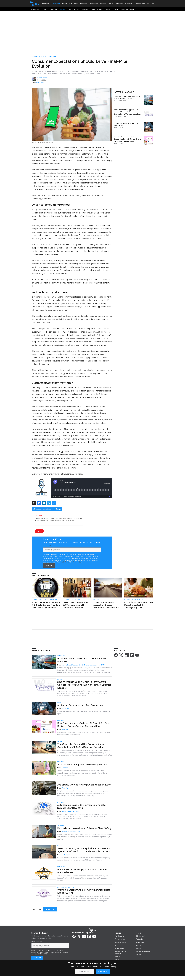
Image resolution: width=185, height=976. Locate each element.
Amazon (64, 768)
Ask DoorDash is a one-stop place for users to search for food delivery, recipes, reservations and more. (83, 733)
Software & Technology (133, 599)
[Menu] (153, 4)
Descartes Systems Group (71, 832)
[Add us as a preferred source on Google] (54, 503)
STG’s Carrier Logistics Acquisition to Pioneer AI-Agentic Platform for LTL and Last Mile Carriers (83, 850)
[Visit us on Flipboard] (132, 655)
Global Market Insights (70, 811)
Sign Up (49, 565)
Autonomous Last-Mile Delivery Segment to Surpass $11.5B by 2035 (81, 806)
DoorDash (65, 729)
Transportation (39, 56)
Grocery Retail (63, 782)
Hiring (59, 679)
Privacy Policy (77, 562)
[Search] (148, 4)
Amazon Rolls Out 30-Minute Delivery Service (82, 764)
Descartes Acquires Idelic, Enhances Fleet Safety (84, 828)
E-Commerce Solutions (71, 599)
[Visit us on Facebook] (116, 655)
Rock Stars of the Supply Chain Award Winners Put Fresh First (83, 871)
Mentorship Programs (65, 887)
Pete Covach (42, 78)
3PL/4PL (60, 741)
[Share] (39, 503)
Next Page (50, 909)
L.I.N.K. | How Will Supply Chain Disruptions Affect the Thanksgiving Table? (138, 605)
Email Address (49, 546)
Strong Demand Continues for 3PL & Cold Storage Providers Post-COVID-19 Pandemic (46, 605)
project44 (65, 708)
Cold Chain (61, 656)
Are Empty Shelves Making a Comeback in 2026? (84, 784)
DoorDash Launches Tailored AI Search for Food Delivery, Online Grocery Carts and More (127, 139)
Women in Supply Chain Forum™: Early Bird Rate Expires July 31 (84, 891)
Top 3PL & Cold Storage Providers (44, 599)
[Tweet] (49, 503)
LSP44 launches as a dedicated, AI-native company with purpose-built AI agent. (83, 712)
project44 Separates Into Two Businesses (126, 124)
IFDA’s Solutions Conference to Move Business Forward (127, 97)
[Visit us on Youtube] (137, 655)
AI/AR (59, 702)
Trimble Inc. (40, 82)
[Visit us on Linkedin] (127, 655)
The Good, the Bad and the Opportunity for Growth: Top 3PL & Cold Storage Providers (81, 745)
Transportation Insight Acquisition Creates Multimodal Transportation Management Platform (106, 605)
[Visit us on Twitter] (121, 655)
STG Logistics (66, 855)
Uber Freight (66, 788)
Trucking (60, 825)
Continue (102, 971)
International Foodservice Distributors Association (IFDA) (83, 665)
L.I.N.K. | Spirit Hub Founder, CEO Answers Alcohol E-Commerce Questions (75, 605)
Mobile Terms (64, 562)
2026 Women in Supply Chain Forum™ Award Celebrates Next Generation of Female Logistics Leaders (127, 112)
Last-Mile (52, 56)
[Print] (34, 503)
